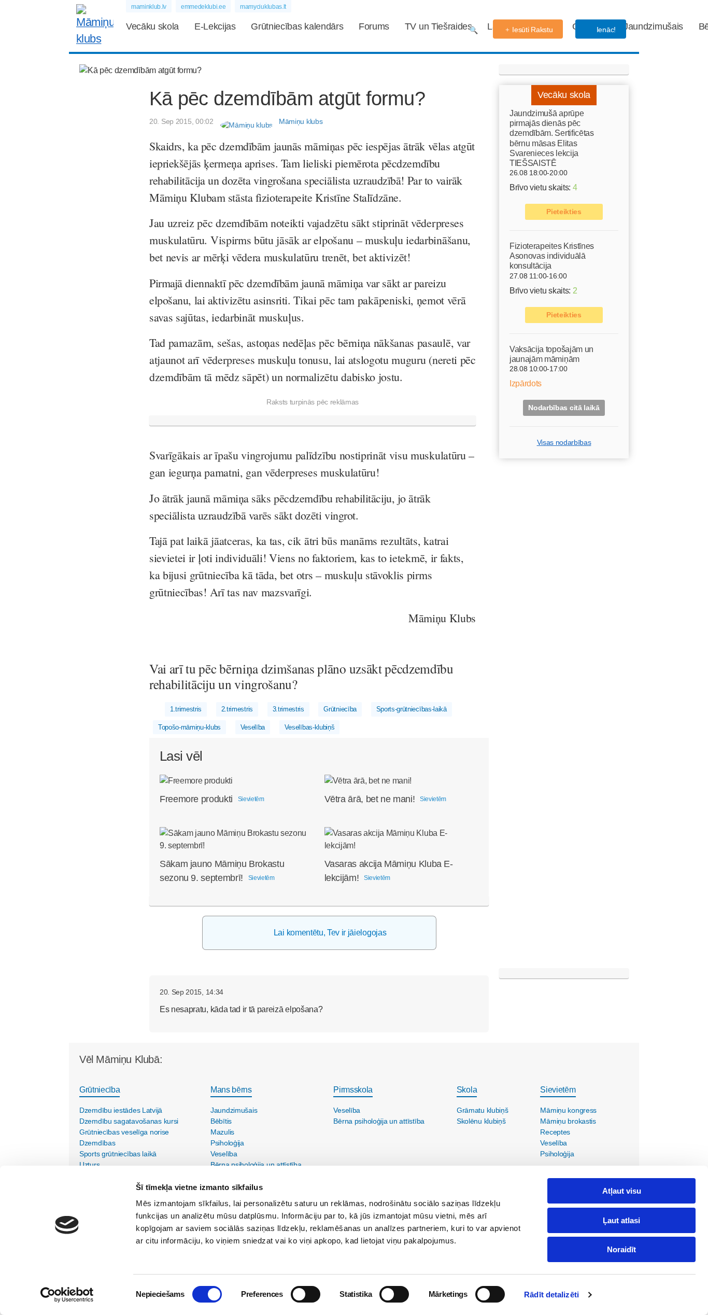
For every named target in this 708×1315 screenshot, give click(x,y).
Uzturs (89, 1164)
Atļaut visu (621, 1190)
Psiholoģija (227, 1143)
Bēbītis (221, 1121)
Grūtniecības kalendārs (297, 26)
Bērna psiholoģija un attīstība (256, 1164)
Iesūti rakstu (532, 29)
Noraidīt (621, 1249)
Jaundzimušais (653, 26)
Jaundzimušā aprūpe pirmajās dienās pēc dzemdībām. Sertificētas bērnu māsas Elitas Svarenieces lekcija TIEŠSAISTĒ (551, 138)
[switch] (305, 1294)
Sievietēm (557, 1089)
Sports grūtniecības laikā (118, 1154)
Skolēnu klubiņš (481, 1121)
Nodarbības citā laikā (563, 407)
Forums (374, 26)
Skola (467, 1089)
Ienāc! (605, 29)
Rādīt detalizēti (551, 1294)
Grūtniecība (339, 709)
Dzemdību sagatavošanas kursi (128, 1121)
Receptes (555, 1132)
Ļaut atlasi (621, 1220)
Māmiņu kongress (568, 1110)
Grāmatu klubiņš (482, 1110)
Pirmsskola (353, 1089)
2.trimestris (237, 709)
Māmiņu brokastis (568, 1121)
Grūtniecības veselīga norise (124, 1132)
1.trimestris (186, 709)
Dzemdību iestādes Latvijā (120, 1110)
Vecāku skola (152, 26)
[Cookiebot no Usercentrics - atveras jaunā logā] (67, 1295)
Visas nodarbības (564, 442)
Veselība (252, 727)
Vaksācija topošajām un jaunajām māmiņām (551, 354)
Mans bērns (231, 1089)
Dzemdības (97, 1143)
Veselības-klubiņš (310, 727)
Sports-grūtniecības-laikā (411, 709)
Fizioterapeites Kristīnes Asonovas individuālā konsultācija (551, 256)
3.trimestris (288, 709)
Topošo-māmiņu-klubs (189, 727)
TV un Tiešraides (438, 26)
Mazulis (222, 1132)
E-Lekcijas (215, 26)
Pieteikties (563, 211)
